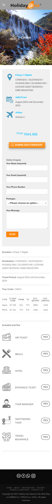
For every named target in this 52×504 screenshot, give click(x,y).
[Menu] (3, 4)
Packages (10, 199)
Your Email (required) (16, 175)
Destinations (28, 488)
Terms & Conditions (20, 490)
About (17, 488)
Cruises (41, 488)
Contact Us (37, 490)
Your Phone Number (15, 187)
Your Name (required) (16, 163)
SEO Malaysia (6, 468)
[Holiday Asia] (26, 5)
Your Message (13, 210)
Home (9, 488)
